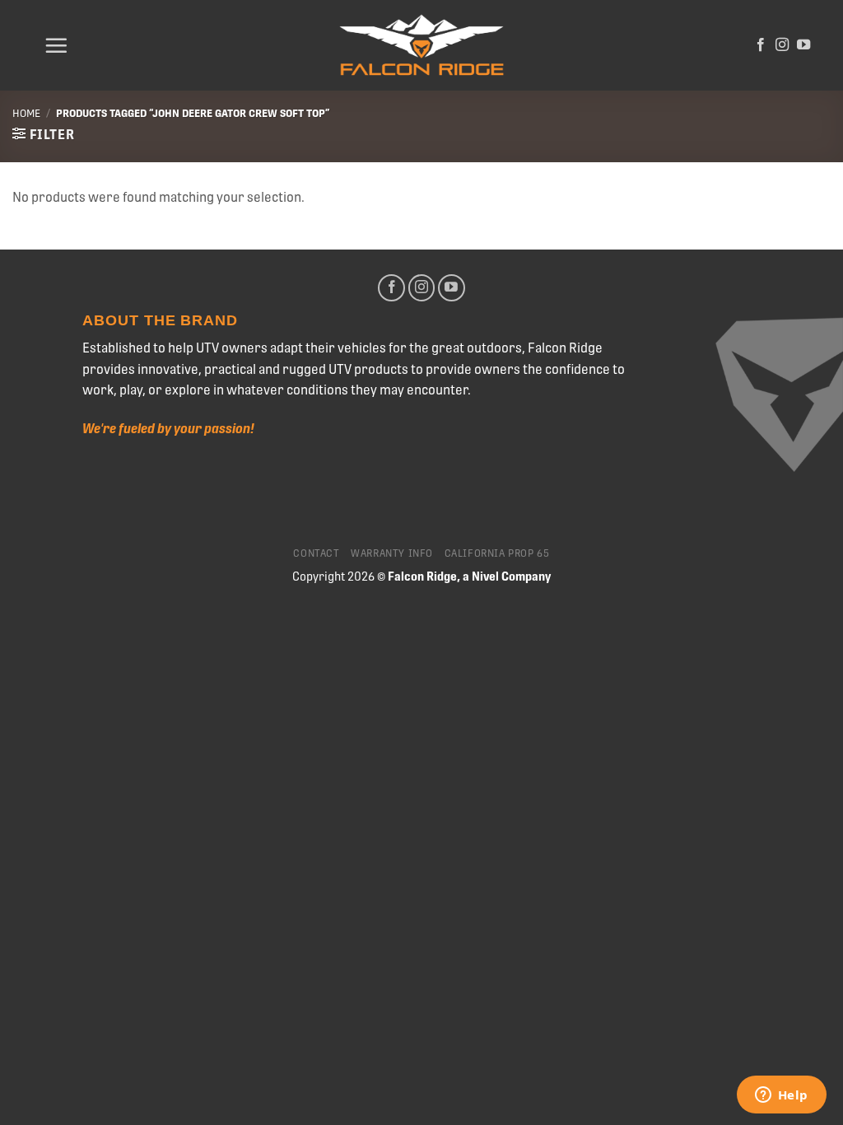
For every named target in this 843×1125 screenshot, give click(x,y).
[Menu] (56, 45)
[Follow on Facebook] (760, 45)
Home (26, 113)
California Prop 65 (497, 553)
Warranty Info (392, 553)
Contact (316, 553)
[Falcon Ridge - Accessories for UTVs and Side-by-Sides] (421, 45)
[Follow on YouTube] (803, 45)
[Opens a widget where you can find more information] (781, 1096)
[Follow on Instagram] (782, 45)
